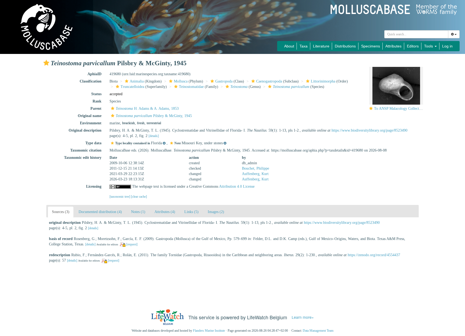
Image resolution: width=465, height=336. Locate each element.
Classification (90, 81)
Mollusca (181, 81)
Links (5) (191, 212)
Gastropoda (223, 81)
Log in (447, 46)
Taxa (304, 46)
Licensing (93, 186)
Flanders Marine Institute (209, 330)
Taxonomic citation (85, 150)
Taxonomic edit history (82, 158)
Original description (85, 130)
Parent (95, 109)
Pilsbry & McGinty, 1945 (154, 116)
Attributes (393, 46)
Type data (93, 143)
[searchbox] (416, 34)
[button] (46, 63)
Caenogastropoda (269, 81)
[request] (132, 244)
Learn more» (303, 317)
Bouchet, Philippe (255, 168)
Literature (321, 46)
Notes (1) (138, 212)
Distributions (345, 46)
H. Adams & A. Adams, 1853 (147, 109)
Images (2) (216, 212)
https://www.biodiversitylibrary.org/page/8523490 (369, 130)
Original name (89, 116)
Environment (90, 123)
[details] (154, 136)
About (289, 46)
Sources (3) (60, 212)
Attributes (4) (164, 212)
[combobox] (416, 34)
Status (96, 94)
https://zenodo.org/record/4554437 (374, 255)
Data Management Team (318, 330)
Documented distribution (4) (100, 212)
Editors (413, 46)
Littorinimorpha (323, 81)
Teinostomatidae (191, 87)
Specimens (370, 46)
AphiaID (94, 74)
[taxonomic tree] (120, 196)
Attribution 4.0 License (237, 186)
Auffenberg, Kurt (255, 174)
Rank (97, 101)
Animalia (137, 81)
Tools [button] (429, 46)
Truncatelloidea (132, 87)
